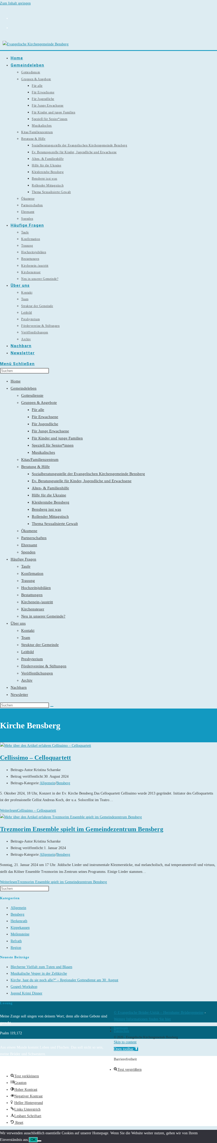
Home (16, 381)
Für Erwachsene (45, 417)
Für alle (38, 410)
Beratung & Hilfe (35, 467)
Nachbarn (19, 687)
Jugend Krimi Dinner (26, 993)
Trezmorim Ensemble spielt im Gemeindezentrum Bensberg (81, 829)
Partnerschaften (34, 538)
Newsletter (19, 694)
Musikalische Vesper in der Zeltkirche (39, 973)
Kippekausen (20, 928)
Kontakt (27, 630)
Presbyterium (32, 659)
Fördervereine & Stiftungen (43, 666)
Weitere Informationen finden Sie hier (142, 1019)
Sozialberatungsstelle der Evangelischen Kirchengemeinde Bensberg (88, 474)
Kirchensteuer (32, 609)
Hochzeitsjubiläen (36, 588)
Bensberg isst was (46, 509)
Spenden (28, 552)
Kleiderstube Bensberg (50, 502)
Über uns (18, 623)
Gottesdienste (32, 395)
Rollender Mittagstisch (50, 516)
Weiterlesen (28, 810)
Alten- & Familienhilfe (50, 488)
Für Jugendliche (45, 424)
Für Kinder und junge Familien (57, 438)
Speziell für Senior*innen (53, 445)
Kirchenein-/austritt (37, 602)
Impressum (121, 1028)
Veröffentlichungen (37, 673)
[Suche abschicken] (52, 706)
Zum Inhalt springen (15, 3)
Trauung (28, 580)
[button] (126, 1049)
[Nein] (39, 1140)
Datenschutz (121, 1031)
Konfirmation (32, 573)
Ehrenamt (29, 545)
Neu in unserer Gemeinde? (43, 616)
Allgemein (47, 783)
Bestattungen (32, 595)
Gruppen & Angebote (39, 402)
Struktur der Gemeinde (40, 645)
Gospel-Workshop (24, 987)
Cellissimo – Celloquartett (35, 757)
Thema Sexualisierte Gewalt (55, 524)
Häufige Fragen (23, 559)
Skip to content (125, 1042)
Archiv (27, 680)
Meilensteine (20, 934)
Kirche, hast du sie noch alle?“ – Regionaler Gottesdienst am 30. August (64, 980)
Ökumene (29, 531)
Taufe (25, 566)
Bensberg (63, 783)
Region (16, 948)
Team (25, 637)
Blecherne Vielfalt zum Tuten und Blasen (41, 967)
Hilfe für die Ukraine (49, 495)
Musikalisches (43, 452)
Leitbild (27, 652)
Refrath (16, 941)
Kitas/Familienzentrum (39, 459)
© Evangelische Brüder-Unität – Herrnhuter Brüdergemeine (159, 1013)
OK (33, 1140)
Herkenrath (19, 921)
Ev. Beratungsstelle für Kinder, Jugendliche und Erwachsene (82, 481)
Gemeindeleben (24, 388)
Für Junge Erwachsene (50, 431)
